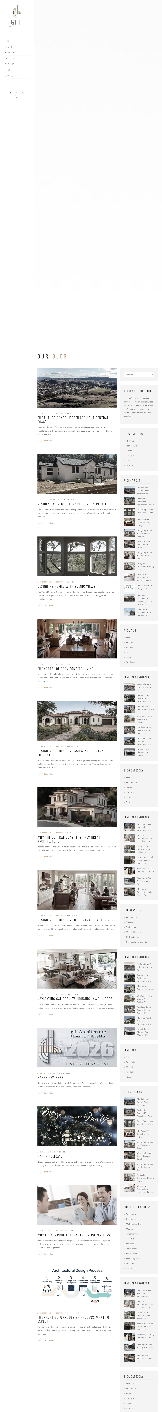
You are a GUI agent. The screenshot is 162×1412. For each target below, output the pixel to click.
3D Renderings (132, 937)
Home (8, 41)
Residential (131, 1214)
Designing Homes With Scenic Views (66, 586)
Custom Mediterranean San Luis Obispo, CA (145, 838)
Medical (129, 1228)
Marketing (130, 1067)
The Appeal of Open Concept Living (65, 668)
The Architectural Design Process (144, 587)
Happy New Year (50, 1077)
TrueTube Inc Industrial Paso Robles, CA (143, 849)
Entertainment (132, 1248)
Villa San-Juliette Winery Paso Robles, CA (144, 719)
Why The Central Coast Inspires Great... (144, 544)
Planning (129, 922)
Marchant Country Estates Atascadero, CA (145, 741)
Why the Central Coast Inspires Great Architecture (68, 839)
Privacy (129, 657)
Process (129, 647)
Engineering (131, 927)
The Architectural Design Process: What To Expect (73, 1319)
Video (128, 1076)
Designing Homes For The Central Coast (145, 555)
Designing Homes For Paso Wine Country (145, 533)
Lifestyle (130, 455)
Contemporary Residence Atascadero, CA (144, 698)
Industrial (130, 1243)
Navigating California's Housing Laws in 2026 (74, 999)
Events (129, 450)
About (8, 47)
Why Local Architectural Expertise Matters (73, 1235)
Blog (8, 70)
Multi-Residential (133, 1224)
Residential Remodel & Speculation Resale (72, 504)
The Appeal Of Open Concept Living (143, 522)
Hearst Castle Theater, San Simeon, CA (143, 752)
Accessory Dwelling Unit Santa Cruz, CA (145, 869)
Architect (130, 642)
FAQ (127, 652)
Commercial (131, 1219)
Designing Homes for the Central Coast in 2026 (76, 920)
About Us (130, 440)
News (128, 460)
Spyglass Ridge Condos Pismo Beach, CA (144, 730)
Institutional (131, 1253)
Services (10, 52)
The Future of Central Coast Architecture (143, 490)
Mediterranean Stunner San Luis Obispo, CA (144, 892)
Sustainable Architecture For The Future (144, 612)
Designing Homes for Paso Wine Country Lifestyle (70, 753)
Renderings (131, 1072)
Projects (10, 64)
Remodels (130, 1062)
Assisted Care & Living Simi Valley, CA (144, 687)
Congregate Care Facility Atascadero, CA (145, 881)
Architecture (131, 445)
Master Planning (133, 932)
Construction (131, 1268)
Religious (130, 1238)
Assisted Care (132, 1233)
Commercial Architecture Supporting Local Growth (144, 600)
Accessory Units (133, 1258)
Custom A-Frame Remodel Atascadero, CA (144, 827)
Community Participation (137, 941)
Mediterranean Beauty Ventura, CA (145, 708)
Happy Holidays (50, 1156)
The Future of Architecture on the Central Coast (73, 420)
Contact (10, 75)
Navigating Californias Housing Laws (145, 566)
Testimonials (131, 662)
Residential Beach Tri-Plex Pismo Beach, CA (145, 860)
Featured (10, 58)
